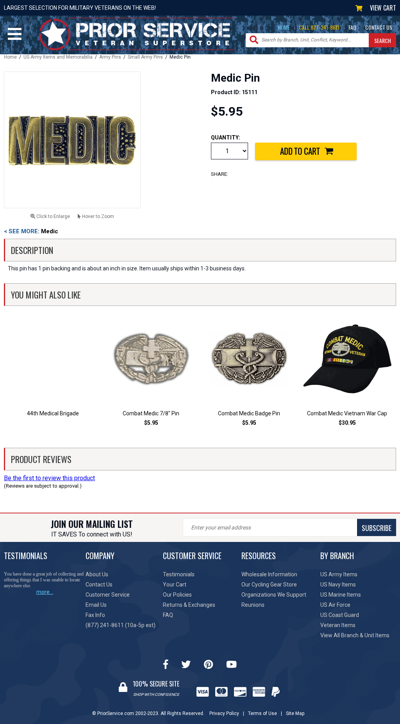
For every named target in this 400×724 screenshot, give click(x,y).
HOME (284, 27)
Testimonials (179, 574)
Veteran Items (337, 625)
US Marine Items (340, 595)
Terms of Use (262, 713)
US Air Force (335, 605)
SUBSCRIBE (376, 528)
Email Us (96, 605)
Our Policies (177, 595)
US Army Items (338, 574)
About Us (97, 574)
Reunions (252, 605)
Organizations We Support (273, 595)
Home (10, 57)
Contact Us (99, 584)
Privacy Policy (224, 713)
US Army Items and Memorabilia (58, 57)
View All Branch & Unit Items (354, 635)
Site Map (295, 713)
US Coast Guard (339, 615)
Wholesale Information (269, 574)
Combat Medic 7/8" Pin (151, 413)
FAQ (352, 27)
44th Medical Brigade (53, 413)
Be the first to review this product (49, 478)
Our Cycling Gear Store (269, 584)
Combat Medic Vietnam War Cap (347, 413)
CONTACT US (378, 27)
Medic (31, 231)
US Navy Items (338, 584)
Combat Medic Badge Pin (249, 413)
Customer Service (108, 595)
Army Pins (110, 57)
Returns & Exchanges (189, 605)
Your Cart (174, 584)
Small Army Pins (145, 57)
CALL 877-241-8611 (319, 27)
